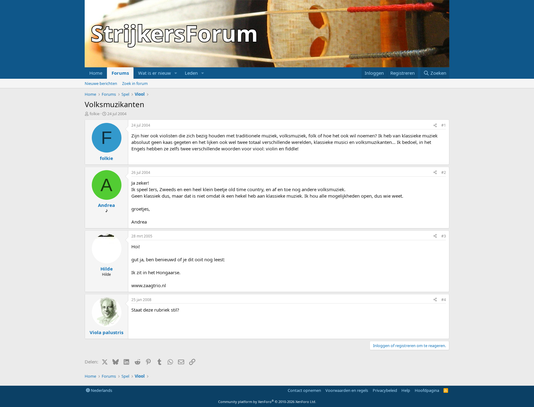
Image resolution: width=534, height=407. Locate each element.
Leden (191, 73)
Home (95, 73)
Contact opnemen (304, 390)
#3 (443, 236)
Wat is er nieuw (154, 73)
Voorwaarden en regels (346, 390)
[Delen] (435, 125)
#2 (443, 172)
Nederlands (101, 390)
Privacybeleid (385, 390)
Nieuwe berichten (101, 83)
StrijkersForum (174, 33)
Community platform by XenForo (267, 401)
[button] (176, 73)
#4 (443, 299)
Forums (120, 73)
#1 (443, 125)
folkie (95, 113)
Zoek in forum (135, 83)
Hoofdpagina (427, 390)
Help (405, 390)
